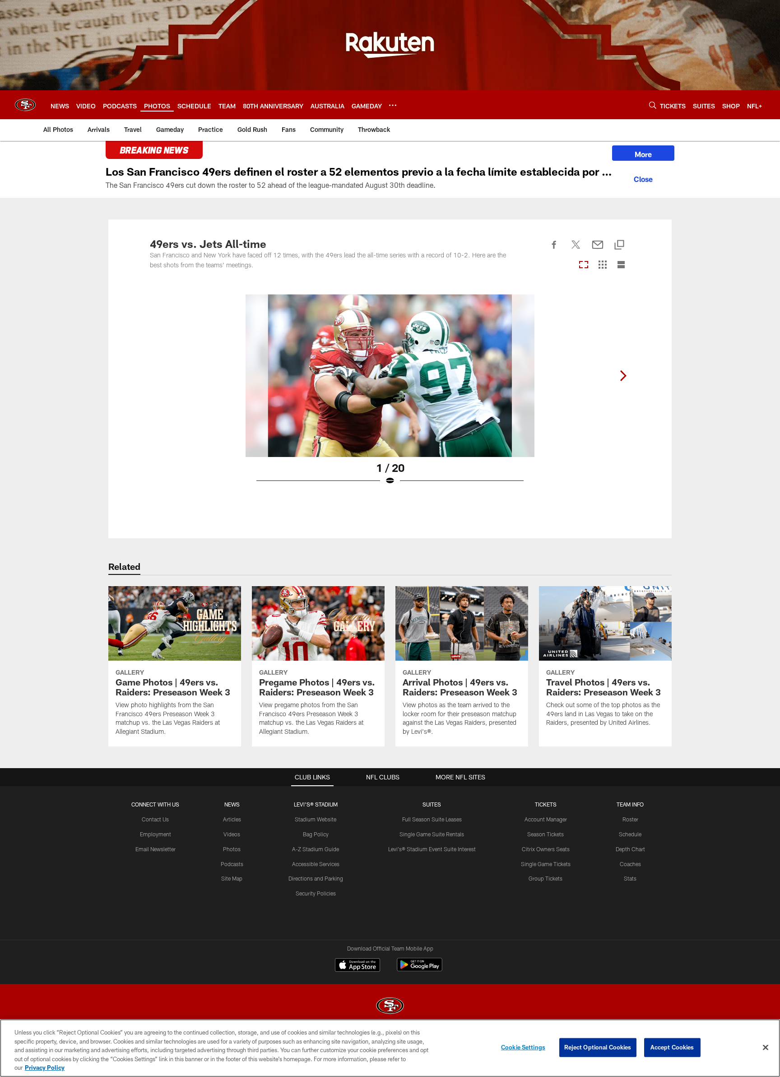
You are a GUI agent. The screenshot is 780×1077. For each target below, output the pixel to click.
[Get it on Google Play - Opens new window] (419, 969)
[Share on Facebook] (554, 250)
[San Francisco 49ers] (390, 1006)
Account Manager (546, 819)
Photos (232, 849)
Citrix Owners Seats (546, 849)
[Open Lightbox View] (390, 395)
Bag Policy (316, 834)
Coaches (630, 864)
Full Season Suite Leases (432, 819)
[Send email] (597, 250)
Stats (630, 878)
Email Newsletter (155, 849)
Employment (155, 834)
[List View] (621, 265)
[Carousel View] (584, 265)
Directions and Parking (315, 878)
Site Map (231, 878)
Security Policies (316, 893)
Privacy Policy (45, 1067)
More (643, 154)
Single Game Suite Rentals (431, 834)
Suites (431, 804)
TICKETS (546, 804)
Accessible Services (315, 864)
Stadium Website (315, 819)
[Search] (652, 105)
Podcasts (232, 864)
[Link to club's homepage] (25, 105)
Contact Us (155, 819)
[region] (390, 1048)
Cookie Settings (523, 1047)
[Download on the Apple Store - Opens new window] (357, 966)
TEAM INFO (630, 804)
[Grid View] (602, 265)
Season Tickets (545, 834)
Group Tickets (545, 878)
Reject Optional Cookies (597, 1047)
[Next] (623, 375)
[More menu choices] (392, 105)
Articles (232, 819)
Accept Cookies (672, 1047)
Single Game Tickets (546, 864)
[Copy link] (619, 245)
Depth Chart (630, 849)
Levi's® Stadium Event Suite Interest (432, 849)
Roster (630, 819)
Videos (231, 834)
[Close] (643, 178)
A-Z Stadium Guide (315, 849)
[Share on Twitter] (576, 250)
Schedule (630, 834)
